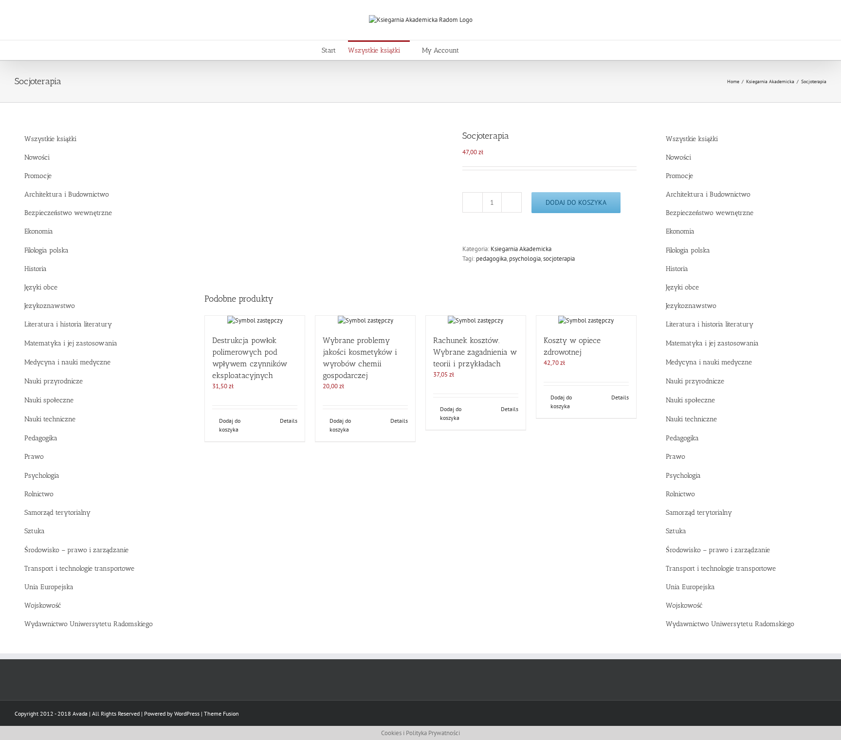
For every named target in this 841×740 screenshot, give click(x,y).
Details (288, 420)
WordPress (187, 713)
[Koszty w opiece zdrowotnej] (586, 320)
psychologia (525, 258)
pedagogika (491, 258)
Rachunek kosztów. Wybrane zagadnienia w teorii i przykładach (475, 352)
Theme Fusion (221, 713)
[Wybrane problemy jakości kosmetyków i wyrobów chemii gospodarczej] (365, 320)
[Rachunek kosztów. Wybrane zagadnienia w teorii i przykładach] (476, 320)
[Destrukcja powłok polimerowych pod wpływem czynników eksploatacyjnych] (255, 320)
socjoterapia (559, 258)
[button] (505, 50)
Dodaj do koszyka (576, 202)
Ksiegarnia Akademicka (521, 249)
